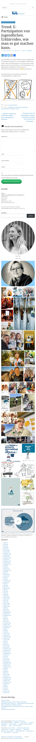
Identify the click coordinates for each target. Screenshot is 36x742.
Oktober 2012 (6, 680)
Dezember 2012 (7, 677)
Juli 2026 (5, 542)
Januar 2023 (6, 576)
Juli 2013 (5, 668)
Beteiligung (11, 107)
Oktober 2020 (6, 588)
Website (3, 167)
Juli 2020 (5, 589)
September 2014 (7, 653)
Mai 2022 (5, 579)
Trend (17, 108)
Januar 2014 (6, 661)
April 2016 (5, 632)
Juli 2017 (5, 617)
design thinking (16, 729)
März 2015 (5, 644)
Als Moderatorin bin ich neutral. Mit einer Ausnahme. (14, 702)
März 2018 (5, 609)
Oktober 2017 (6, 614)
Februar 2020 (6, 597)
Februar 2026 (6, 550)
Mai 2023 (5, 573)
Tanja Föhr (6, 50)
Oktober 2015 (6, 638)
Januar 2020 (6, 598)
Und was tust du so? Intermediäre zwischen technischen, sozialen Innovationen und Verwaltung (28, 117)
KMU (10, 725)
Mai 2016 (5, 630)
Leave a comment (27, 50)
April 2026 (5, 547)
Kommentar (4, 136)
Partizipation (20, 731)
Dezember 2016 (7, 623)
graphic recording (7, 731)
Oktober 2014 (6, 651)
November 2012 (7, 679)
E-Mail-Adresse (5, 160)
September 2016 (7, 626)
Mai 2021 (5, 583)
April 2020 (5, 594)
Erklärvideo (25, 107)
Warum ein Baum (5, 700)
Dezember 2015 (7, 636)
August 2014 (6, 654)
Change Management (25, 724)
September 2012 (7, 682)
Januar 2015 (6, 647)
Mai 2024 (5, 565)
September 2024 (7, 564)
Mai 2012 (5, 688)
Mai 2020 (5, 592)
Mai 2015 (5, 642)
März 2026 (5, 549)
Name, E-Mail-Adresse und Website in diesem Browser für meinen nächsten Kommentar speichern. (17, 177)
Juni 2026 (5, 544)
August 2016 (6, 627)
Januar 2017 (6, 621)
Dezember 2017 (7, 612)
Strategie (24, 722)
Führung (4, 725)
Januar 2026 (6, 552)
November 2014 (7, 650)
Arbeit (16, 722)
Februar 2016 (6, 633)
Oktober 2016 (6, 624)
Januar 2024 (6, 568)
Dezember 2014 (7, 648)
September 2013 (7, 667)
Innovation (4, 729)
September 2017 (7, 615)
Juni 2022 (5, 577)
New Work (7, 732)
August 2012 (6, 683)
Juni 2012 (5, 686)
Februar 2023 (6, 574)
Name (3, 154)
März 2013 (5, 673)
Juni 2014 (5, 656)
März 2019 (5, 602)
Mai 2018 (5, 608)
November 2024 (7, 561)
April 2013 (5, 671)
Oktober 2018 (6, 606)
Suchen (4, 213)
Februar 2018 (6, 611)
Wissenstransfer (6, 722)
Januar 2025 (6, 559)
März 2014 (5, 658)
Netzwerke (12, 724)
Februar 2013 (6, 674)
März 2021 (5, 586)
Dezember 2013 (7, 662)
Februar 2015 (6, 645)
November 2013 (7, 664)
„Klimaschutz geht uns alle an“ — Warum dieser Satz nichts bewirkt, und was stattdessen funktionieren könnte (17, 704)
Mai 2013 (5, 670)
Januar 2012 (6, 692)
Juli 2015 (5, 641)
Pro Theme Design (17, 738)
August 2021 (6, 582)
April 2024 (5, 567)
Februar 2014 (6, 659)
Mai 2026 (5, 546)
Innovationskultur (8, 22)
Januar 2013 (6, 676)
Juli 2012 (5, 685)
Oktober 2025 (6, 556)
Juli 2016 (5, 629)
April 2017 (5, 618)
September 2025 (7, 558)
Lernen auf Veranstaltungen (8, 709)
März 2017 (5, 620)
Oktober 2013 (6, 665)
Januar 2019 (6, 605)
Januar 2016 (6, 635)
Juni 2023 (5, 571)
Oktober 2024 (6, 562)
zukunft (15, 732)
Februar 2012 (6, 691)
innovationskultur (5, 108)
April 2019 (5, 600)
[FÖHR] (18, 12)
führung (26, 729)
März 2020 (5, 595)
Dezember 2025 (7, 553)
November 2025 (7, 555)
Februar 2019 (6, 603)
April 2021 (5, 585)
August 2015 (6, 639)
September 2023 (7, 570)
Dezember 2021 (7, 580)
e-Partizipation (17, 107)
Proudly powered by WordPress (11, 737)
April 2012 (5, 689)
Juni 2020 (5, 591)
